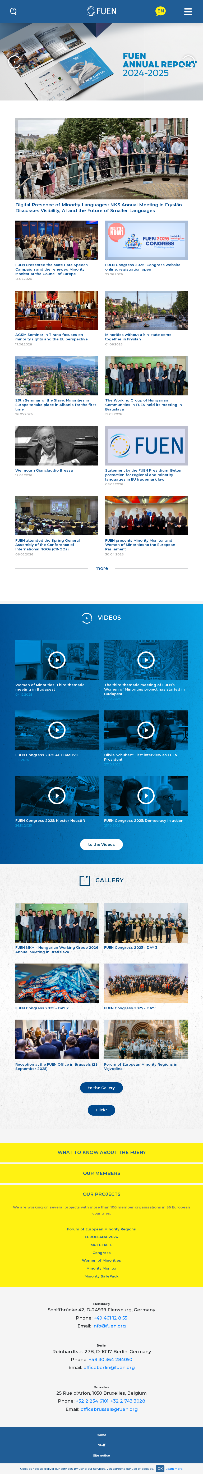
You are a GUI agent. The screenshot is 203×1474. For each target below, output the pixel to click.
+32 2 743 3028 (127, 1401)
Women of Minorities (101, 1260)
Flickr (101, 1110)
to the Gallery (101, 1087)
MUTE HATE (101, 1245)
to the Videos (101, 844)
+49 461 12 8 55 (110, 1318)
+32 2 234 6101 (92, 1401)
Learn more (174, 1469)
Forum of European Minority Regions (101, 1229)
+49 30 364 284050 (110, 1359)
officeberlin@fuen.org (109, 1367)
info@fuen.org (109, 1326)
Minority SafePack (101, 1276)
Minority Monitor (101, 1268)
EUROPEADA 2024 (101, 1237)
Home (101, 1435)
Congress (102, 1253)
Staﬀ (101, 1445)
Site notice (101, 1455)
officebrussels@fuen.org (109, 1409)
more (101, 568)
